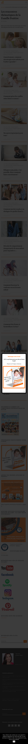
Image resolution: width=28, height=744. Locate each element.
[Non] (26, 738)
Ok (14, 741)
